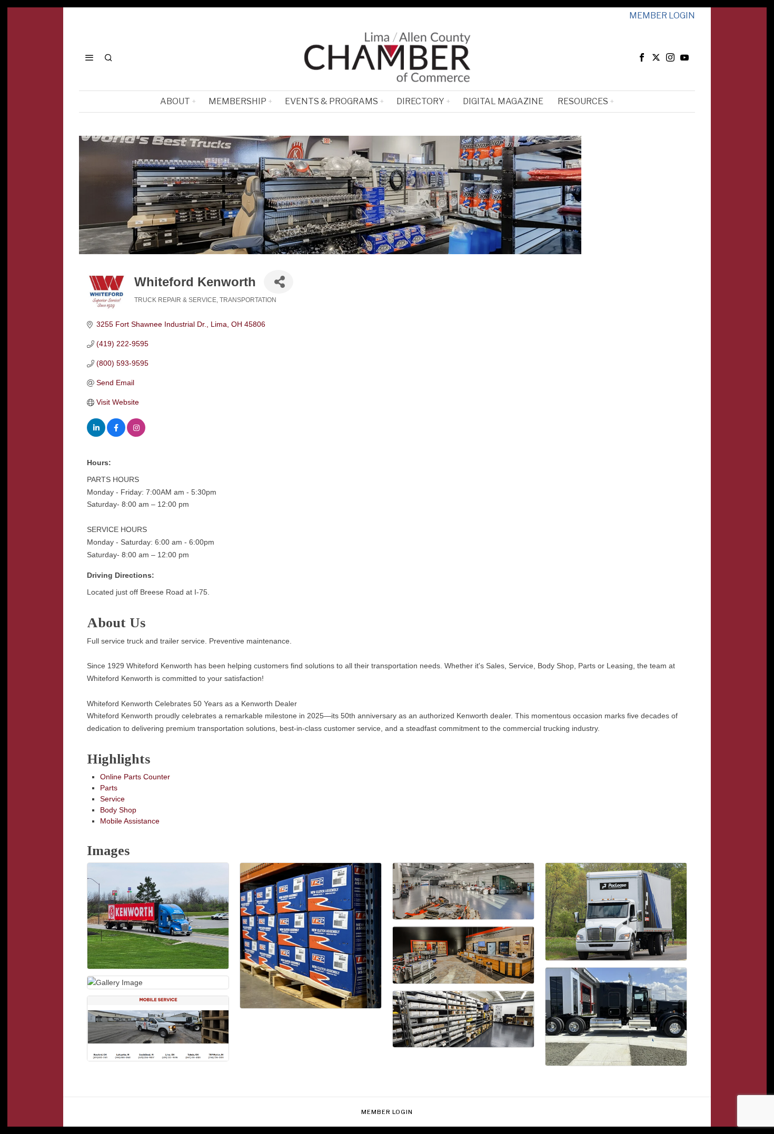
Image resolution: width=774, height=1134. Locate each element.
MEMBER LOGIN (662, 16)
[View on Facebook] (116, 434)
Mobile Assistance (130, 821)
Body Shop (118, 810)
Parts (108, 788)
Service (112, 799)
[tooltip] (642, 57)
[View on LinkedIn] (96, 434)
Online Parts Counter (135, 776)
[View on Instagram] (136, 434)
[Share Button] (278, 282)
